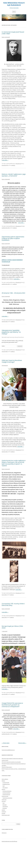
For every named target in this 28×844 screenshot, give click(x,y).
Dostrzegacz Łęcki (6, 815)
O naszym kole (6, 782)
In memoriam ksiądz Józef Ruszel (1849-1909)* (13, 33)
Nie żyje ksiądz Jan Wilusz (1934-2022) (12, 627)
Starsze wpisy (5, 743)
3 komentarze (5, 365)
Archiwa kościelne (6, 792)
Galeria (3, 810)
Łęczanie (4, 801)
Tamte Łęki (4, 799)
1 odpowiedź (4, 631)
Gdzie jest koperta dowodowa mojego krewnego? (12, 361)
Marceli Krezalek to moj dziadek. (14, 762)
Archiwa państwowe (7, 791)
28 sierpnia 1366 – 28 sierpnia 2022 (13, 293)
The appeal (5, 787)
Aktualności (18, 163)
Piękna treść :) (9, 767)
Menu (14, 11)
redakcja (13, 165)
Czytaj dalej (5, 160)
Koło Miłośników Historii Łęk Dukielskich (14, 4)
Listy (4, 803)
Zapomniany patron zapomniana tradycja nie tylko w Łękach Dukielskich (13, 238)
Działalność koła (6, 784)
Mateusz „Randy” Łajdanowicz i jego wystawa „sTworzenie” (14, 175)
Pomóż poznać (5, 796)
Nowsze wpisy (22, 743)
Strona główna (5, 779)
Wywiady (5, 804)
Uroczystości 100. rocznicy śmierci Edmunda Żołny (13, 604)
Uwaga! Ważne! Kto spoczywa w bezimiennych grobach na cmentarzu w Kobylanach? (12, 704)
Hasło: (3, 346)
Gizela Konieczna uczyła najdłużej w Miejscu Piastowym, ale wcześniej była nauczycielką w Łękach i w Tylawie (13, 463)
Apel (4, 786)
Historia (3, 789)
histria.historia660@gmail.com (8, 750)
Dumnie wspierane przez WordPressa (9, 841)
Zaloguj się (4, 832)
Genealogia (5, 806)
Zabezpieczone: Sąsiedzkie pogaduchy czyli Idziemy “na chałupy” (11, 332)
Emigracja (5, 808)
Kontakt (3, 813)
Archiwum (4, 811)
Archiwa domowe (6, 794)
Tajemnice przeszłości (7, 798)
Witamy (3, 780)
